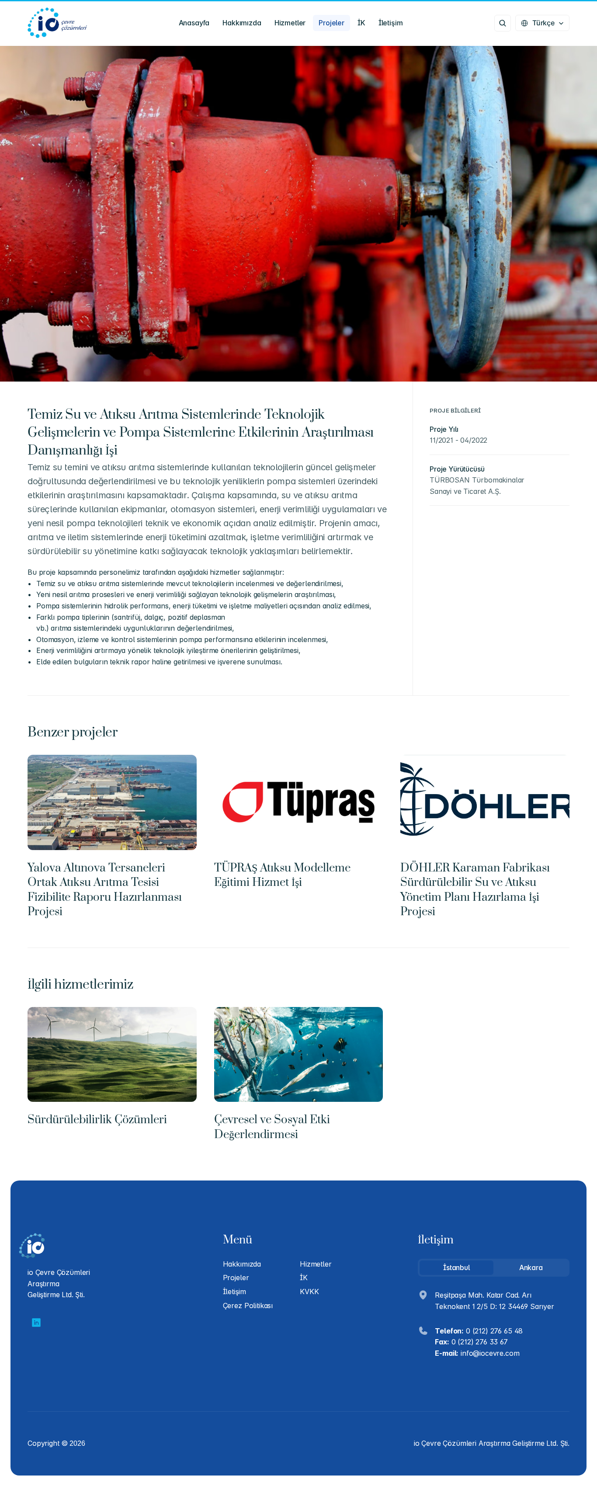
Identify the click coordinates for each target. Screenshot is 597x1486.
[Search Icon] (502, 23)
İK (304, 1277)
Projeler (236, 1277)
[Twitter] (36, 1322)
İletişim (234, 1291)
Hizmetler (316, 1264)
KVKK (309, 1291)
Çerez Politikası (248, 1305)
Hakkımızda (242, 1264)
